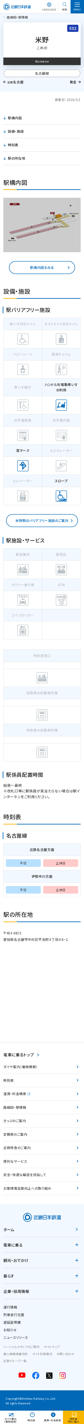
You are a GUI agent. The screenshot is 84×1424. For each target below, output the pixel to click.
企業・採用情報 (16, 1291)
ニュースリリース (15, 1337)
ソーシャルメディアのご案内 (21, 1347)
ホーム (9, 1229)
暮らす (8, 1276)
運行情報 (10, 1307)
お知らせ (10, 1329)
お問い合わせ (66, 1354)
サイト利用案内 (42, 1354)
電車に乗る (12, 1245)
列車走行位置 (13, 1314)
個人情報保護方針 (15, 1354)
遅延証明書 (12, 1322)
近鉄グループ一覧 (15, 1361)
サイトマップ (52, 1347)
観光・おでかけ (15, 1260)
